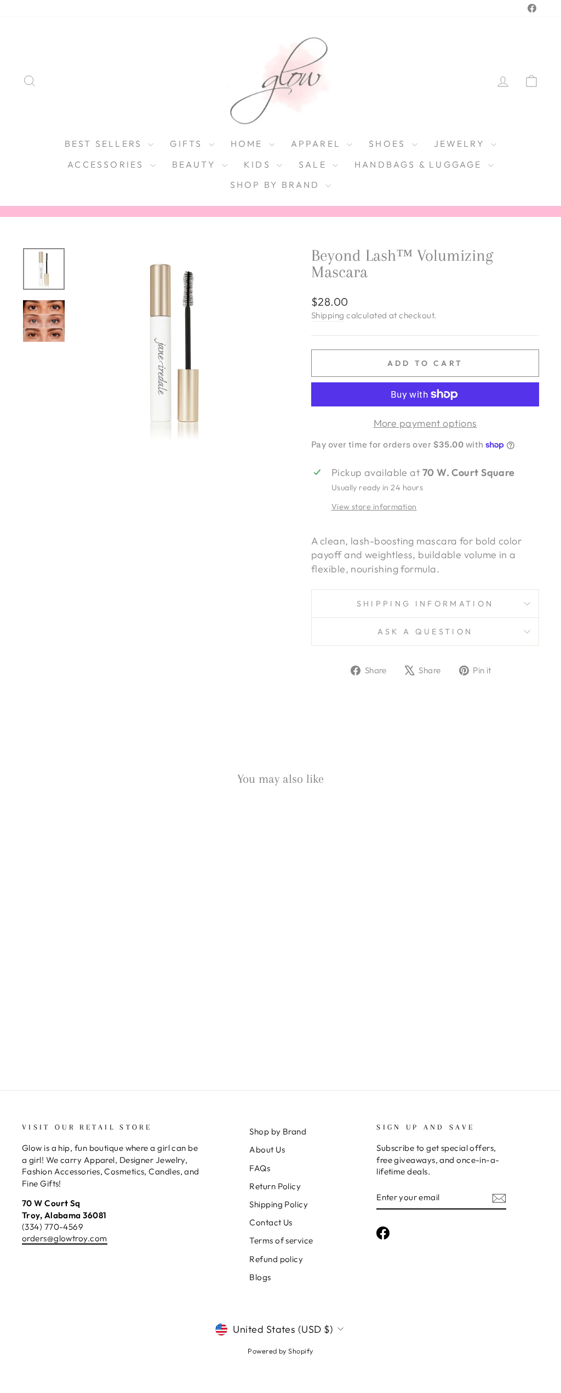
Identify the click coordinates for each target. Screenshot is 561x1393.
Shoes (389, 143)
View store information (374, 507)
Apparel (318, 143)
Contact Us (271, 1222)
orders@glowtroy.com (64, 1238)
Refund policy (276, 1259)
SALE (314, 164)
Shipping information (425, 604)
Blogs (260, 1277)
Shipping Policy (278, 1204)
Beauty (195, 164)
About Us (267, 1149)
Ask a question (425, 632)
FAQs (259, 1168)
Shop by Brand (276, 184)
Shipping (328, 315)
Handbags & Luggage (419, 164)
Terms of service (281, 1240)
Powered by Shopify (280, 1350)
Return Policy (275, 1186)
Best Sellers (105, 143)
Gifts (187, 143)
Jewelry (461, 143)
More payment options (425, 423)
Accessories (107, 164)
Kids (259, 164)
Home (248, 143)
